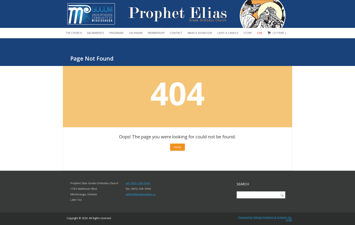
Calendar (136, 33)
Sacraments (95, 33)
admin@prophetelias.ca (140, 194)
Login (288, 220)
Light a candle (227, 33)
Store (248, 33)
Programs (116, 33)
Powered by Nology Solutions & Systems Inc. (265, 217)
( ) (279, 33)
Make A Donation (199, 33)
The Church (73, 33)
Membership (156, 33)
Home (177, 147)
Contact (176, 33)
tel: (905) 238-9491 (138, 183)
